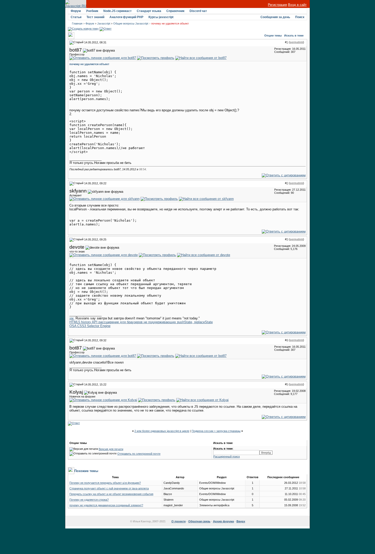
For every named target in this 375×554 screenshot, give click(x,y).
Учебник (92, 11)
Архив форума (223, 521)
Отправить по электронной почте (138, 453)
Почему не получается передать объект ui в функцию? (105, 482)
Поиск (299, 17)
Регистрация (277, 5)
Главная (77, 23)
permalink (296, 42)
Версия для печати (111, 449)
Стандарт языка (149, 11)
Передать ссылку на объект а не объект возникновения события (111, 494)
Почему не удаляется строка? (89, 499)
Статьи (76, 17)
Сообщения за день (275, 17)
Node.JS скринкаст (117, 11)
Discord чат (198, 11)
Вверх (240, 521)
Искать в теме (294, 35)
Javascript (103, 23)
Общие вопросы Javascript (130, 23)
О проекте (178, 521)
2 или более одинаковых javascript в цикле (161, 430)
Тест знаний (95, 17)
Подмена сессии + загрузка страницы (216, 430)
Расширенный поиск (226, 456)
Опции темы (273, 35)
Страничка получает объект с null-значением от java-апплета (109, 488)
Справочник (175, 11)
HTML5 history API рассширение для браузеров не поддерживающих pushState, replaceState (141, 322)
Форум (76, 11)
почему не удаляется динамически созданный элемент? (106, 505)
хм (71, 318)
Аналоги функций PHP (126, 17)
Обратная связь (199, 521)
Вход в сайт (297, 5)
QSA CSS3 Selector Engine (89, 326)
